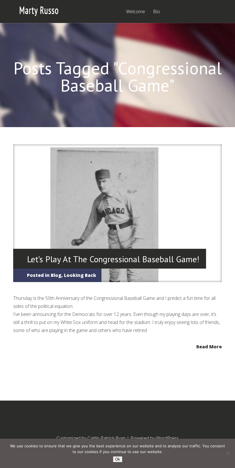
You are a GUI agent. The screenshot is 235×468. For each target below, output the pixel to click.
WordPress (167, 438)
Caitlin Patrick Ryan (106, 438)
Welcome (135, 12)
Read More (209, 346)
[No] (228, 453)
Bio (156, 12)
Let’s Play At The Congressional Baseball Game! (113, 259)
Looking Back (80, 275)
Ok (117, 459)
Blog (56, 275)
